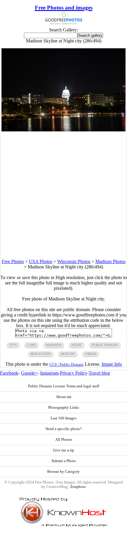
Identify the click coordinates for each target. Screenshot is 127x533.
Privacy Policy (73, 373)
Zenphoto (78, 487)
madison (53, 345)
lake (31, 345)
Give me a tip (63, 450)
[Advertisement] (63, 195)
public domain (105, 345)
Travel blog (99, 373)
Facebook (9, 373)
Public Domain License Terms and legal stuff (63, 386)
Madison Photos (110, 261)
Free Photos (13, 261)
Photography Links (63, 407)
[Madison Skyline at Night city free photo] (63, 129)
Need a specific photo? (63, 429)
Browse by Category (63, 472)
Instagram (49, 373)
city (13, 345)
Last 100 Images (63, 418)
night (76, 345)
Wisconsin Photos (73, 261)
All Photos (63, 439)
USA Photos (40, 261)
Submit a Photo (63, 461)
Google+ (29, 373)
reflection (41, 354)
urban (90, 354)
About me (63, 397)
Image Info (112, 364)
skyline (68, 354)
